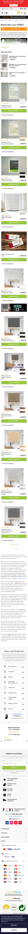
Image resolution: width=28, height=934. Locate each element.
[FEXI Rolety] (14, 809)
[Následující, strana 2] (14, 548)
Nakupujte (13, 5)
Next (26, 741)
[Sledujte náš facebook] (7, 822)
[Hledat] (5, 8)
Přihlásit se (14, 767)
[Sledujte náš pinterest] (20, 822)
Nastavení (14, 925)
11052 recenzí (16, 734)
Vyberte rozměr (13, 110)
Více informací (24, 853)
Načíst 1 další (14, 544)
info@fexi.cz (17, 716)
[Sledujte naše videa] (16, 822)
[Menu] (23, 8)
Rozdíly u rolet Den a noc (19, 578)
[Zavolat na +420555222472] (8, 8)
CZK (11, 8)
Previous (1, 741)
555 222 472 (17, 714)
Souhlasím (14, 930)
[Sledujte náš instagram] (12, 822)
